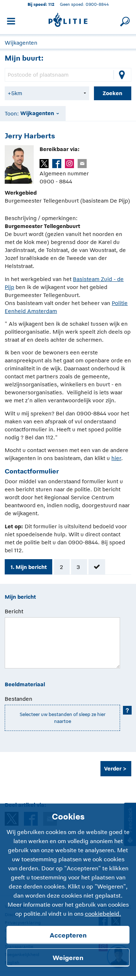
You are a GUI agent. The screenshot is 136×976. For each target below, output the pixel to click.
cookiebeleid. (103, 914)
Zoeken (112, 93)
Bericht (14, 611)
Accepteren (68, 935)
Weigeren (68, 958)
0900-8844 (97, 4)
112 (51, 4)
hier (116, 458)
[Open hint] (127, 710)
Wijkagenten (21, 42)
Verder (112, 768)
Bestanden (18, 698)
